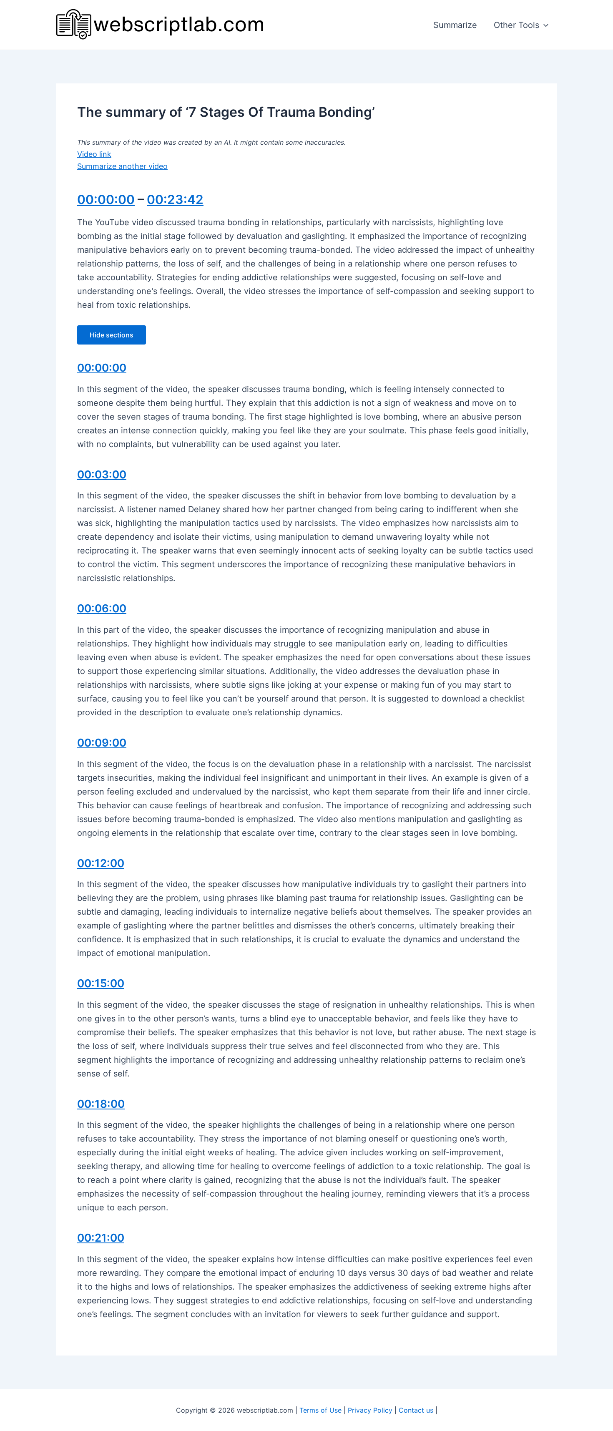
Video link (94, 154)
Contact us (416, 1410)
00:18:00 (101, 1103)
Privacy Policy (370, 1410)
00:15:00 (100, 983)
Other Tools (516, 25)
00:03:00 (101, 474)
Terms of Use (320, 1410)
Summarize (455, 25)
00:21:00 (100, 1237)
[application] (543, 25)
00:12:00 (100, 863)
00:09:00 (101, 742)
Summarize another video (122, 166)
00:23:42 (175, 199)
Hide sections (111, 335)
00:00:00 (106, 199)
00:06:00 (101, 608)
